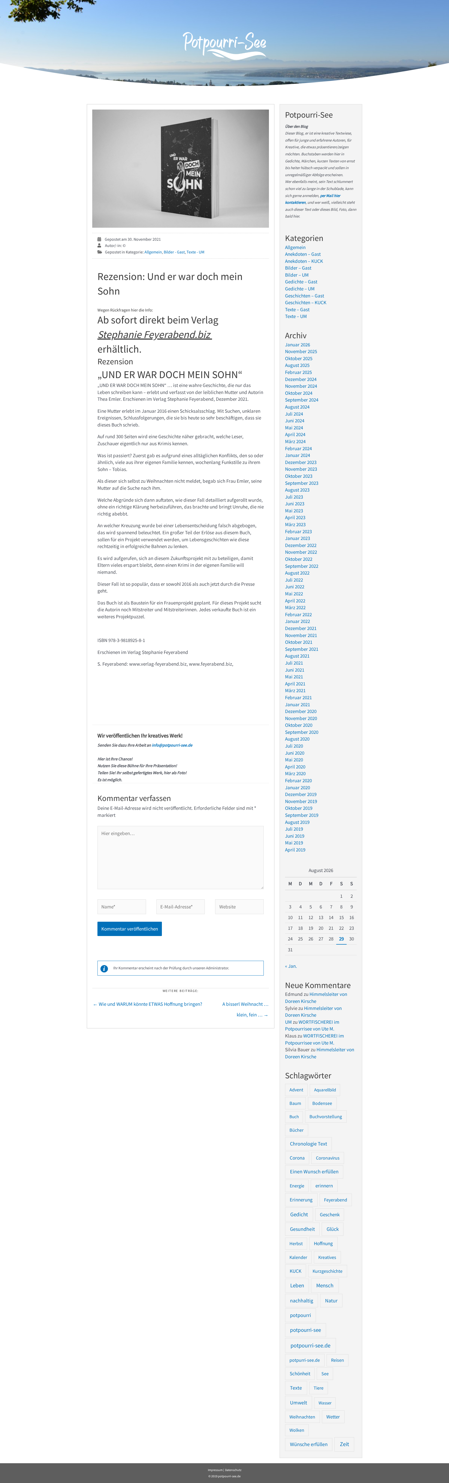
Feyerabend (335, 1200)
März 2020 (295, 773)
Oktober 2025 (298, 358)
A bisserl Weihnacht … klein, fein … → (245, 1005)
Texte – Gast (297, 309)
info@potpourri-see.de (171, 745)
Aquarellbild (325, 1090)
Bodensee (322, 1103)
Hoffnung (323, 1243)
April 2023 (295, 517)
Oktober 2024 (298, 393)
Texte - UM (195, 251)
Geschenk (330, 1215)
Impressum (215, 1470)
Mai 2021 (294, 676)
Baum (295, 1103)
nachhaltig (301, 1300)
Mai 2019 (294, 842)
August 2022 (297, 573)
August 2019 (297, 822)
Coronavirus (328, 1158)
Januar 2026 (297, 344)
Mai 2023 (294, 510)
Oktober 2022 (298, 559)
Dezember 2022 (300, 545)
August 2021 (297, 656)
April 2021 (295, 683)
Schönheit (300, 1374)
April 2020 (295, 766)
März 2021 (295, 690)
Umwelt (298, 1402)
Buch (294, 1116)
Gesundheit (302, 1229)
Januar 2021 (297, 704)
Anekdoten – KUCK (304, 261)
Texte (296, 1387)
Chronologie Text (308, 1144)
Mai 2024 (294, 427)
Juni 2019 (294, 836)
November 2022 (301, 552)
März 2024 (295, 441)
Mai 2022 (294, 593)
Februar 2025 (298, 372)
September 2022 (301, 566)
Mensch (324, 1285)
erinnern (324, 1186)
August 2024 (297, 407)
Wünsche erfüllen (309, 1444)
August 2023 (297, 490)
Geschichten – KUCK (305, 302)
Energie (297, 1186)
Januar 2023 (297, 538)
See (325, 1374)
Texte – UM (296, 316)
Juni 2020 (294, 753)
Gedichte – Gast (301, 281)
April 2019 (295, 849)
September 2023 (301, 483)
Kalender (298, 1257)
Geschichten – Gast (304, 295)
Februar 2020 (298, 780)
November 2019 (301, 801)
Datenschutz (233, 1470)
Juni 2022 (294, 586)
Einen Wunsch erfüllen (314, 1171)
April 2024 (295, 434)
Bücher (296, 1130)
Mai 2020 (294, 759)
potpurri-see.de (304, 1360)
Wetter (333, 1417)
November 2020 (301, 718)
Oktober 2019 (298, 808)
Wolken (296, 1430)
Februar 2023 (298, 531)
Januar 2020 (297, 787)
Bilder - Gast (174, 251)
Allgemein (153, 251)
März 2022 (295, 607)
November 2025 (301, 351)
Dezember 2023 (300, 462)
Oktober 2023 (298, 476)
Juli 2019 (294, 829)
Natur (331, 1300)
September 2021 (301, 649)
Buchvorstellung (325, 1116)
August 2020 (297, 739)
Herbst (296, 1243)
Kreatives (327, 1257)
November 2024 (301, 386)
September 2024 (301, 400)
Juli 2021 (294, 663)
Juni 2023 (294, 503)
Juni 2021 (294, 670)
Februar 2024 (298, 448)
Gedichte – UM (300, 288)
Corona (297, 1158)
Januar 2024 (297, 455)
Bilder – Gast (298, 268)
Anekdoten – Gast (303, 254)
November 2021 (301, 635)
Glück (333, 1229)
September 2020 (301, 732)
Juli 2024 (294, 414)
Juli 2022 (294, 580)
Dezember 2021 (300, 628)
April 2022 (295, 600)
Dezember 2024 (300, 379)
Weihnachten (302, 1417)
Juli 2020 (294, 746)
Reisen (337, 1360)
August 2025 (297, 365)
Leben (297, 1285)
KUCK (295, 1271)
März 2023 (295, 524)
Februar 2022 (298, 614)
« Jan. (291, 966)
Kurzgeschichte (327, 1271)
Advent (296, 1090)
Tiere (318, 1388)
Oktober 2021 (298, 642)
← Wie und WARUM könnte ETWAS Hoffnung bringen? (147, 1004)
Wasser (325, 1403)
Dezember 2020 (300, 711)
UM (288, 1022)
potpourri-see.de (310, 1345)
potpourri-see (305, 1330)
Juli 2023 (294, 497)
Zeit (344, 1444)
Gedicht (299, 1214)
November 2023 (301, 469)
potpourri (300, 1315)
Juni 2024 (294, 420)
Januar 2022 (297, 621)
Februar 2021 (298, 697)
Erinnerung (301, 1199)
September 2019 (301, 815)
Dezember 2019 (300, 794)
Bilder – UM (297, 275)
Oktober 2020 (298, 725)
